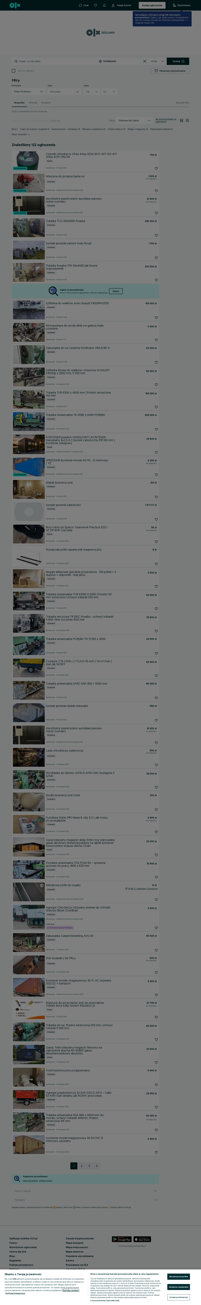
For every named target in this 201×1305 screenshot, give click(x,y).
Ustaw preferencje (179, 1297)
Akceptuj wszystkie (178, 1276)
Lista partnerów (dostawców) (104, 1300)
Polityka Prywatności (15, 1293)
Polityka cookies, (71, 1290)
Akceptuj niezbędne (178, 1287)
